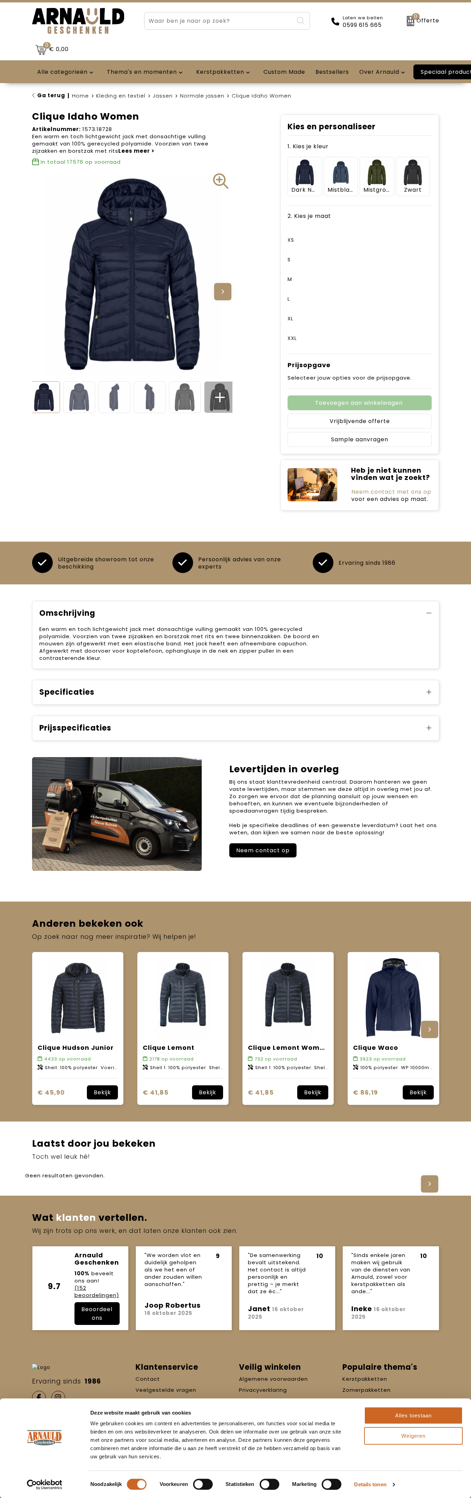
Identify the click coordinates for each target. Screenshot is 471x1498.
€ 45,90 (51, 1092)
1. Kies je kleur (308, 146)
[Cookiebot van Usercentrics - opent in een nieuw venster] (44, 1484)
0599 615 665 (362, 25)
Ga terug (51, 95)
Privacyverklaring (263, 1390)
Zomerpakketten (366, 1390)
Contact (148, 1379)
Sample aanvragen (359, 439)
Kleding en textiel (121, 95)
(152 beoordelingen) (96, 1291)
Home (80, 95)
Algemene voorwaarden (273, 1379)
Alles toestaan (413, 1415)
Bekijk (102, 1092)
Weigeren (413, 1436)
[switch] (203, 1484)
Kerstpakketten (364, 1379)
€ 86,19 (365, 1092)
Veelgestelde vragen (166, 1390)
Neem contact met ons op (391, 492)
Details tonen (370, 1484)
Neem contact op (263, 850)
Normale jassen (202, 95)
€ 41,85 (156, 1092)
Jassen (163, 95)
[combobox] (219, 21)
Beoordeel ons (96, 1313)
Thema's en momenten (142, 72)
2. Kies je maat (309, 216)
